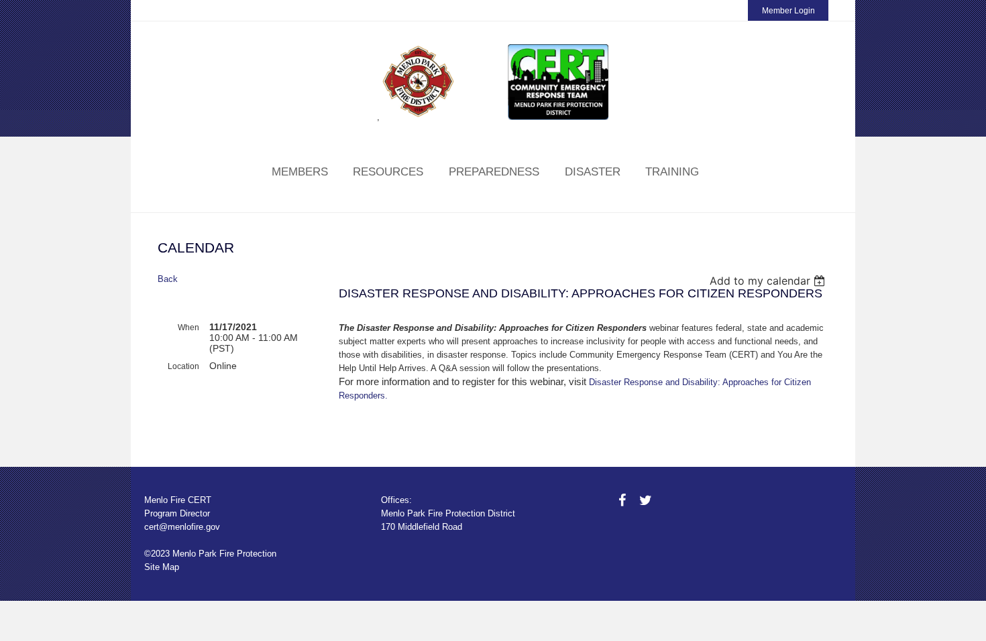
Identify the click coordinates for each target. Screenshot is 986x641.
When (188, 327)
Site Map (161, 567)
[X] (645, 500)
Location (183, 366)
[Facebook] (622, 500)
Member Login (788, 10)
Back (168, 279)
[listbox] (769, 281)
